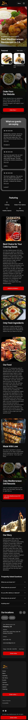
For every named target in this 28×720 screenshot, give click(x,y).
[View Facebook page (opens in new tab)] (3, 711)
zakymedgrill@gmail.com (9, 643)
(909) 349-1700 (7, 640)
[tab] (4, 618)
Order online (13, 653)
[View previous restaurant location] (20, 612)
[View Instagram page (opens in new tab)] (6, 711)
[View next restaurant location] (24, 612)
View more (6, 141)
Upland (4, 687)
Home (4, 671)
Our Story (5, 678)
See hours (21, 649)
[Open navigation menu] (23, 3)
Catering (4, 675)
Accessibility (5, 703)
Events (4, 680)
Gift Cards (5, 684)
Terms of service (6, 700)
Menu (19, 3)
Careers (4, 682)
